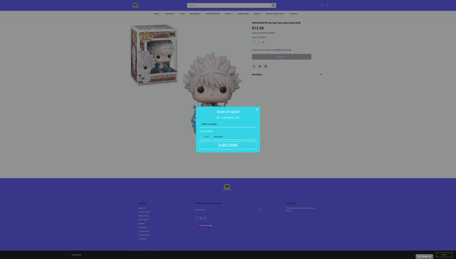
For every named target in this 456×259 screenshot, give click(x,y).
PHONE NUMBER (206, 131)
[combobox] (205, 137)
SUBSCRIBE (228, 145)
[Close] (257, 109)
